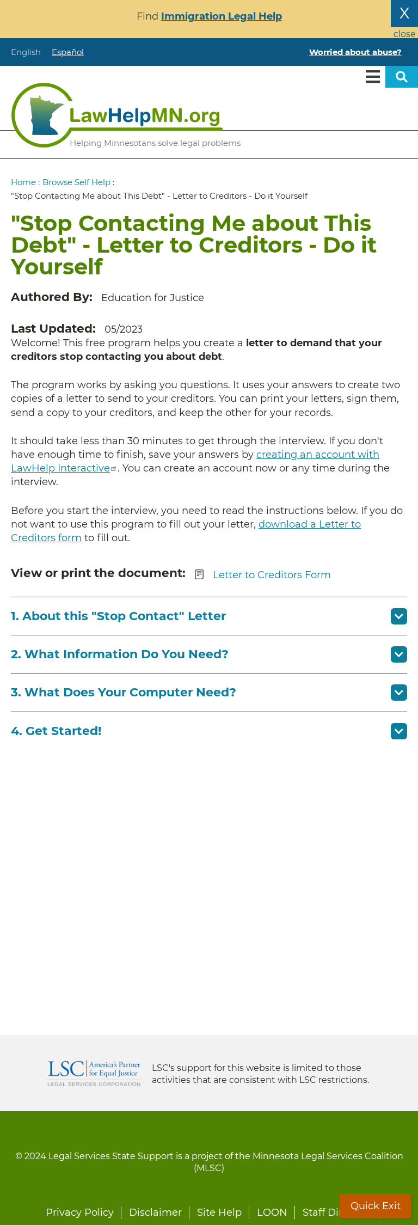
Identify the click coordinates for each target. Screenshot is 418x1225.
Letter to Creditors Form (272, 574)
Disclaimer (155, 1212)
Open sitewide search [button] (401, 77)
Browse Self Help (76, 182)
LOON (272, 1212)
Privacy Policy (80, 1212)
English (26, 52)
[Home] (117, 115)
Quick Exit (376, 1206)
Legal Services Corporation (94, 1073)
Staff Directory (338, 1212)
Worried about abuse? (355, 52)
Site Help (219, 1212)
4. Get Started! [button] (56, 731)
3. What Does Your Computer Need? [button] (123, 692)
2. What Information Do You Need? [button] (120, 654)
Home (23, 182)
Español (68, 52)
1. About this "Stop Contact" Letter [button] (118, 616)
